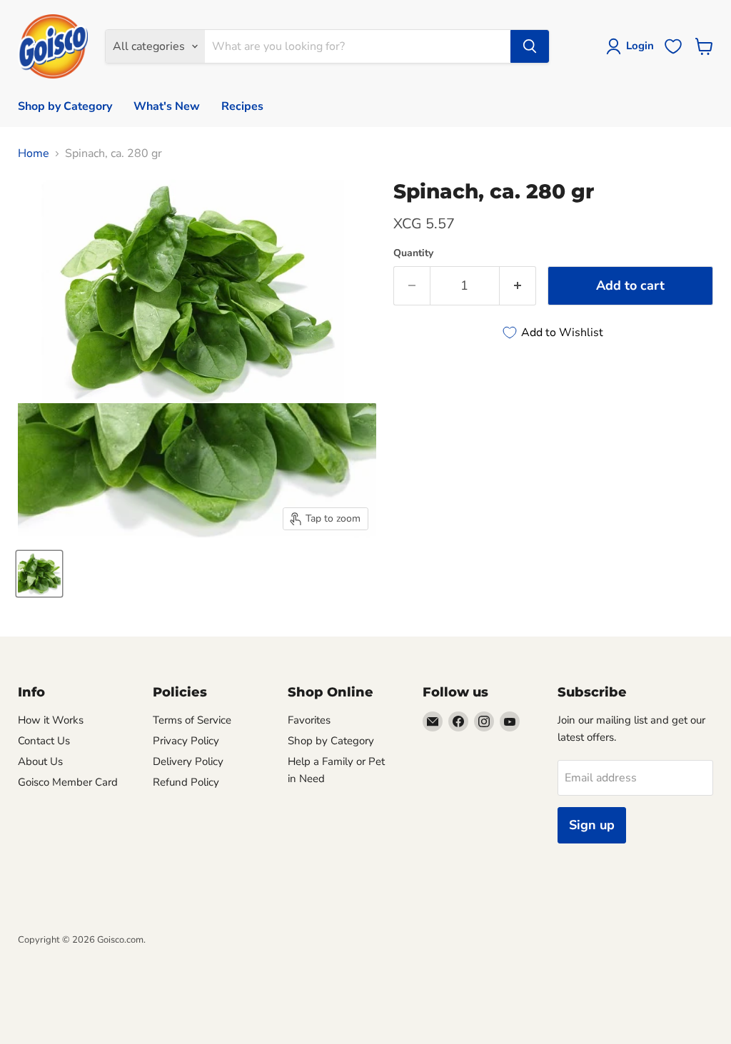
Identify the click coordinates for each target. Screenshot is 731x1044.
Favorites (309, 720)
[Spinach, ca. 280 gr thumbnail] (39, 574)
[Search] (529, 46)
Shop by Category (65, 106)
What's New (166, 106)
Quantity (413, 253)
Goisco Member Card (68, 782)
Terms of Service (192, 720)
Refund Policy (186, 782)
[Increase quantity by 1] (518, 285)
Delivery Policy (188, 761)
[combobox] (357, 46)
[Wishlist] (673, 46)
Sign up (592, 824)
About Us (40, 761)
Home (33, 153)
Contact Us (44, 741)
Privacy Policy (186, 741)
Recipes (242, 106)
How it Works (51, 720)
